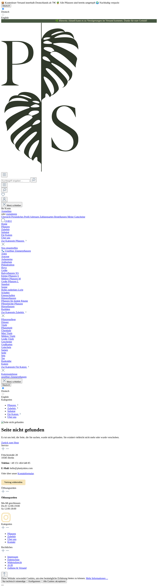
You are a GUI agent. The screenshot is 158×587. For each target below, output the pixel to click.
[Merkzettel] (3, 195)
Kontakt (11, 542)
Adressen (35, 216)
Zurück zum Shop (10, 442)
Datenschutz (13, 559)
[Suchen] (33, 179)
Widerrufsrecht (14, 562)
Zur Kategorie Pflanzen (13, 241)
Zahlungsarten (47, 216)
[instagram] (6, 521)
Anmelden (6, 211)
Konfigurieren (34, 581)
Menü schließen (14, 205)
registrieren (11, 214)
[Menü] (4, 174)
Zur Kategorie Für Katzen (14, 367)
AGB (10, 565)
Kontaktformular (26, 473)
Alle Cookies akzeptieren (54, 581)
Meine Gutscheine (76, 216)
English (5, 17)
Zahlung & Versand (17, 568)
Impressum (12, 557)
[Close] (2, 585)
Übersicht (6, 216)
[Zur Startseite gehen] (39, 170)
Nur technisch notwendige (13, 581)
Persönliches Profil (20, 216)
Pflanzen (11, 533)
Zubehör (11, 536)
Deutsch (5, 11)
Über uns (11, 539)
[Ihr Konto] (4, 199)
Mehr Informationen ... (97, 578)
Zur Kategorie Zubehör (13, 312)
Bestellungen (60, 216)
